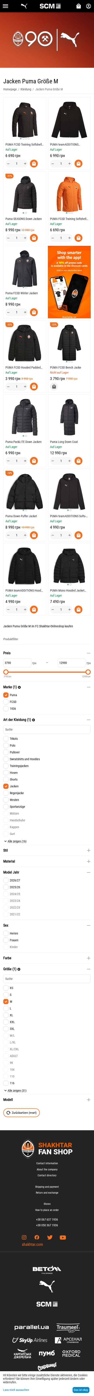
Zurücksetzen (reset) (24, 1112)
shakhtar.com (32, 1244)
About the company (47, 1169)
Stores (47, 1203)
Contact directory (47, 1175)
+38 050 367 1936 (47, 1225)
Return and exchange (47, 1192)
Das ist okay (81, 1390)
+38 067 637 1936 (47, 1219)
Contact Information (47, 1163)
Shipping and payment (47, 1186)
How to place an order (47, 1210)
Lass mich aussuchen (16, 1390)
